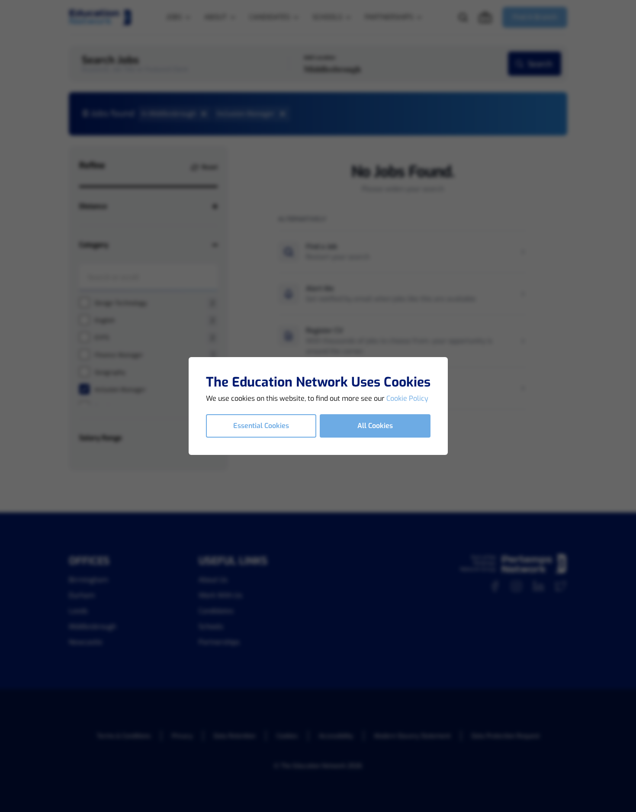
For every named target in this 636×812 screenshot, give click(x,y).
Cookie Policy (407, 398)
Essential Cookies (261, 425)
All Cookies (375, 425)
